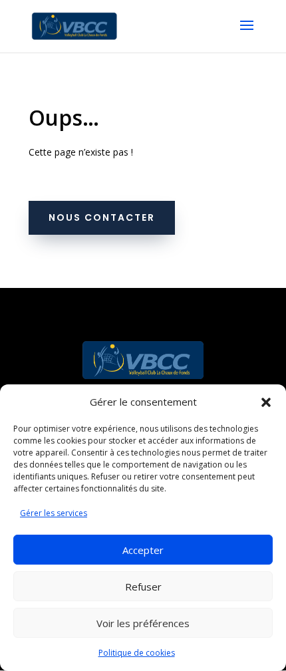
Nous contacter (102, 217)
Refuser (143, 586)
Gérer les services (53, 513)
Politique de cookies (136, 652)
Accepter (143, 550)
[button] (266, 402)
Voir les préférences (143, 623)
